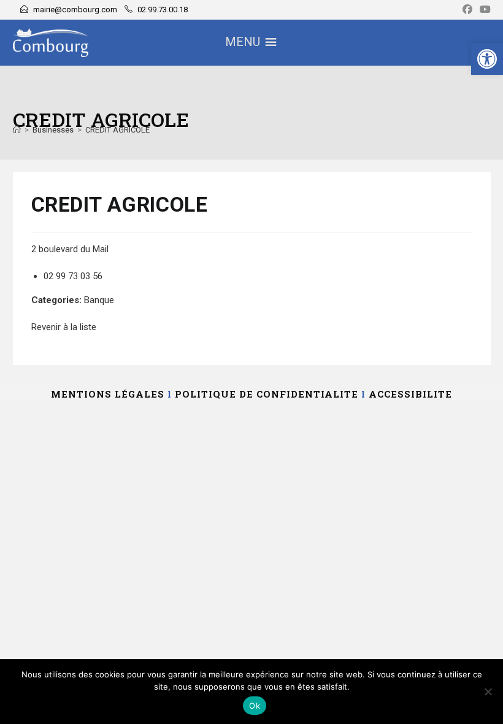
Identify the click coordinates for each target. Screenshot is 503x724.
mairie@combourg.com (75, 9)
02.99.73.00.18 (162, 9)
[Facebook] (467, 10)
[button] (487, 59)
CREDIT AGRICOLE (117, 129)
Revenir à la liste (63, 327)
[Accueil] (17, 129)
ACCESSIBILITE (410, 394)
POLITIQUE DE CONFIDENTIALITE (266, 394)
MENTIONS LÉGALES (107, 394)
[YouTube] (483, 10)
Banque (99, 300)
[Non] (488, 691)
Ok (254, 706)
